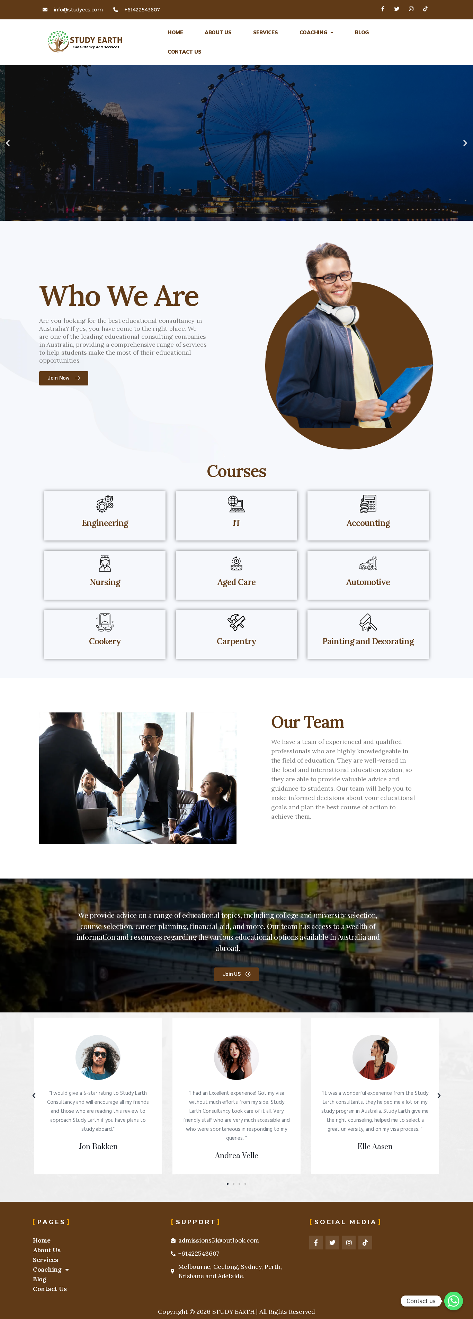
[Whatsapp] (453, 1301)
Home (175, 32)
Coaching (313, 32)
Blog (362, 32)
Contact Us (184, 52)
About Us (218, 32)
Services (265, 32)
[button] (230, 215)
